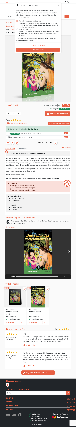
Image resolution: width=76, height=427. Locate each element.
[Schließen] (58, 5)
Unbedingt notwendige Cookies (30, 21)
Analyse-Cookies (24, 29)
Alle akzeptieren (38, 50)
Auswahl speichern (38, 45)
